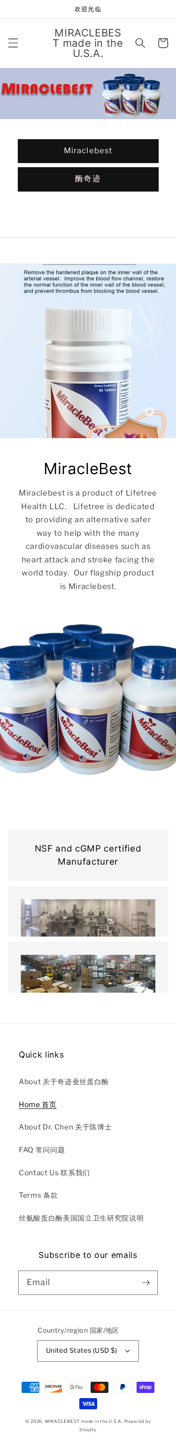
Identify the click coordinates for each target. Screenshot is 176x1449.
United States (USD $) (81, 1350)
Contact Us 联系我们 (54, 1172)
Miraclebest (88, 150)
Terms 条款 (38, 1195)
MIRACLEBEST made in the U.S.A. (84, 1421)
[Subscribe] (146, 1282)
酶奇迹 (87, 178)
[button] (12, 43)
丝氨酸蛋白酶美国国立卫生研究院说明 (82, 1218)
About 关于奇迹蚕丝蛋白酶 (64, 1081)
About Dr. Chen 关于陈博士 (65, 1126)
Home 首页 (38, 1104)
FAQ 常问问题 (42, 1149)
